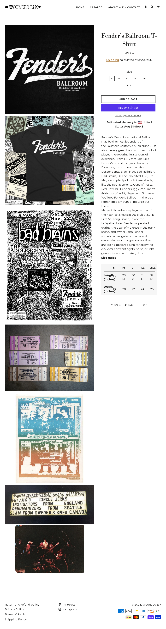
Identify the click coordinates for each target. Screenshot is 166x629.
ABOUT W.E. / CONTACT (124, 7)
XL (135, 78)
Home (80, 7)
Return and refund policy (22, 604)
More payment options (128, 115)
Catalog (96, 7)
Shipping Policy (16, 619)
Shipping (112, 59)
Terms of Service (16, 614)
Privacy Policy (14, 609)
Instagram (69, 609)
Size (129, 71)
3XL (129, 85)
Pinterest (68, 604)
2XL (144, 78)
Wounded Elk (151, 604)
